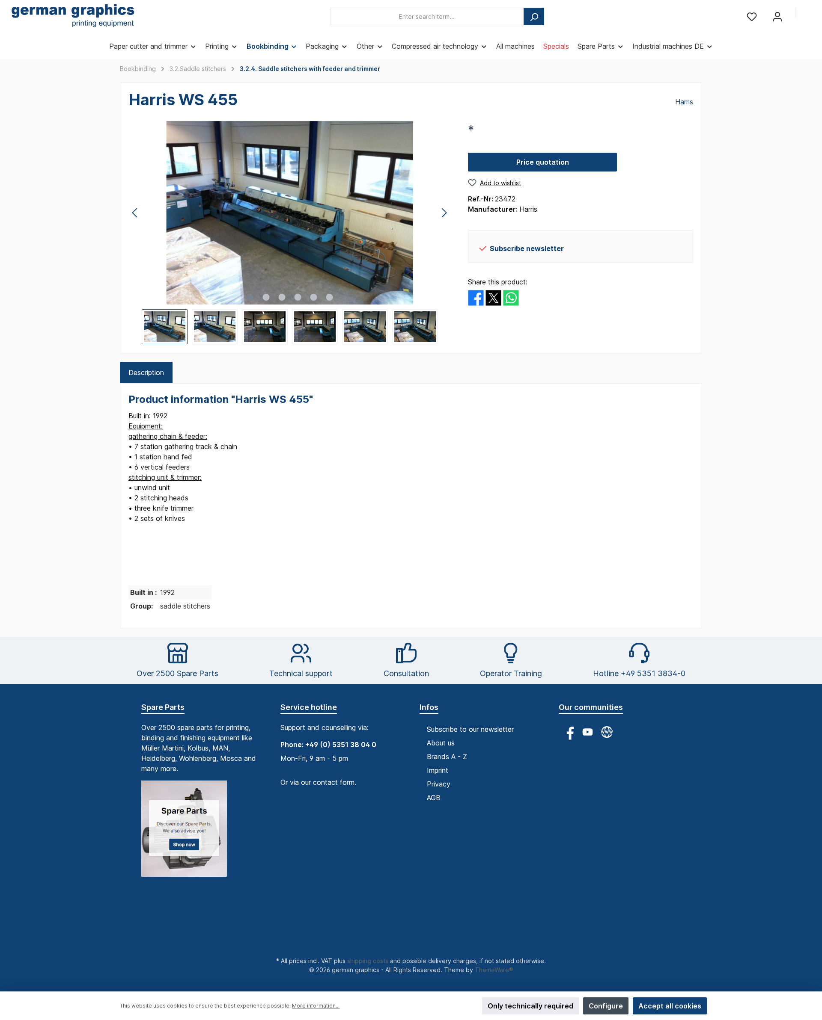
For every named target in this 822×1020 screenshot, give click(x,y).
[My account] (777, 16)
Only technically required (530, 1006)
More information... (316, 1005)
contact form (333, 782)
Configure (606, 1006)
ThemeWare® (494, 969)
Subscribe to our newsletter (470, 729)
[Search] (534, 16)
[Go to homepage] (73, 16)
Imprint (437, 770)
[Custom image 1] (188, 833)
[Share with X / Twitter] (493, 297)
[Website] (606, 732)
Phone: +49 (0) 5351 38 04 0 (328, 744)
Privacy (438, 784)
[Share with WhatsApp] (511, 297)
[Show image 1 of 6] (250, 297)
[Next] (444, 213)
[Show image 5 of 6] (313, 297)
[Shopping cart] (807, 13)
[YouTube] (587, 732)
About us (441, 743)
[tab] (146, 372)
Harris (684, 102)
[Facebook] (568, 732)
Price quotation (542, 162)
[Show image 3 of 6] (281, 297)
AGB (434, 797)
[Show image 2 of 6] (265, 297)
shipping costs (367, 960)
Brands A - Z (447, 756)
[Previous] (135, 213)
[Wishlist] (751, 16)
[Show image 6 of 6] (329, 297)
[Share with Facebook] (475, 297)
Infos (429, 707)
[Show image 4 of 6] (297, 297)
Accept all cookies (669, 1006)
